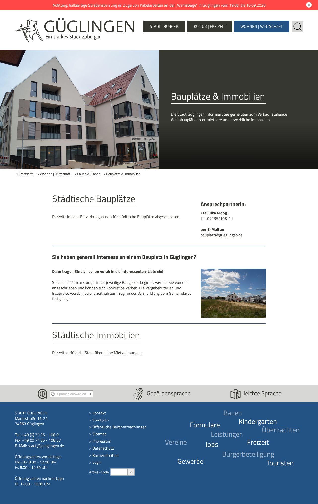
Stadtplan (100, 420)
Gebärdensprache (169, 393)
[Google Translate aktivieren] (71, 393)
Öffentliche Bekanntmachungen (119, 427)
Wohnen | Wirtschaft (261, 26)
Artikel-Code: (99, 472)
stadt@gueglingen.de (46, 446)
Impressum (101, 441)
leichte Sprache (262, 393)
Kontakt (99, 413)
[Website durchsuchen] (297, 23)
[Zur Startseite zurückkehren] (74, 21)
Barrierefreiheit (105, 455)
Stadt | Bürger (164, 26)
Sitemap (99, 434)
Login (97, 462)
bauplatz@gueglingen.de (221, 235)
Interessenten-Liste (138, 271)
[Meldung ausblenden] (308, 5)
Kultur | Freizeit (209, 26)
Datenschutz (103, 448)
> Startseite (24, 174)
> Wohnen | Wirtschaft (53, 174)
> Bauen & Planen (87, 174)
